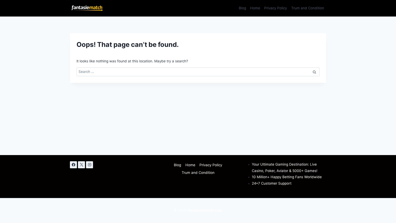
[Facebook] (73, 164)
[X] (81, 164)
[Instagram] (89, 164)
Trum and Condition (307, 8)
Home (255, 8)
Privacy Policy (275, 8)
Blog (242, 8)
